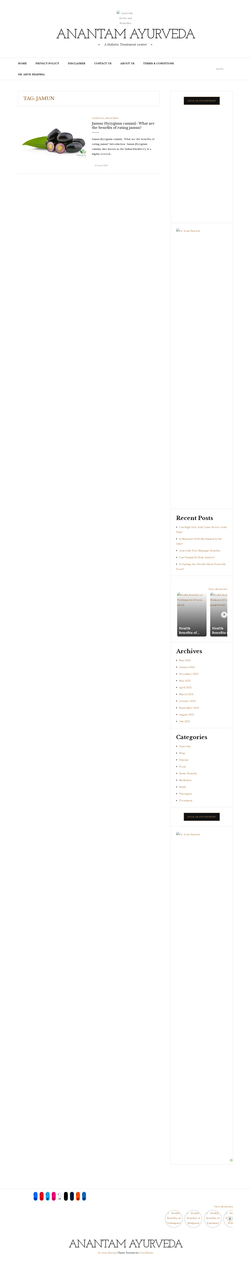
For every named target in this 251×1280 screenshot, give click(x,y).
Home (22, 63)
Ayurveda (98, 118)
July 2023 (184, 721)
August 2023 (186, 714)
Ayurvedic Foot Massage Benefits (199, 550)
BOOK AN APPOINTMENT (202, 100)
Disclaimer (76, 63)
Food (182, 766)
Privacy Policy (47, 63)
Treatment (185, 800)
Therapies (185, 793)
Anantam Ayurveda (125, 35)
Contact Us (103, 63)
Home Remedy (188, 773)
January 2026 (187, 667)
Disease (184, 759)
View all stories (217, 589)
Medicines (112, 118)
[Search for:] (224, 68)
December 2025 (188, 674)
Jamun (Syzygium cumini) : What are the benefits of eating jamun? (123, 125)
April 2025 (185, 687)
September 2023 (189, 707)
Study (182, 787)
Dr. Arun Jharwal (31, 74)
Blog (182, 753)
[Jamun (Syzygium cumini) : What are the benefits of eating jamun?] (52, 139)
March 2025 (186, 694)
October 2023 (187, 701)
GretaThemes (146, 1252)
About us (127, 63)
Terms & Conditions (158, 63)
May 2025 (185, 680)
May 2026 (185, 660)
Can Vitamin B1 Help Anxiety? (197, 557)
